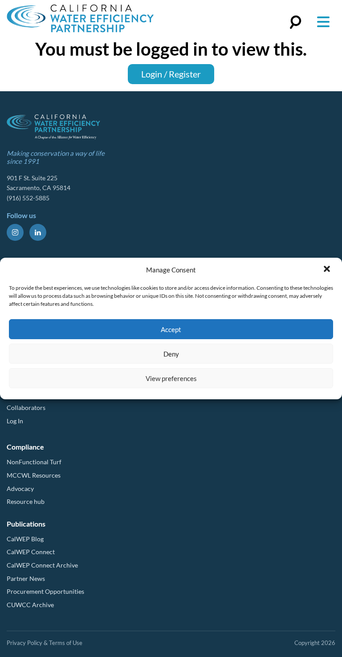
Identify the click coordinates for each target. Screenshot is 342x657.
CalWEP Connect (31, 552)
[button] (327, 269)
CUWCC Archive (30, 604)
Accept (171, 329)
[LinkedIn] (37, 232)
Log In (15, 421)
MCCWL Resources (34, 475)
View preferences (171, 378)
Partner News (26, 578)
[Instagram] (15, 232)
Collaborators (26, 407)
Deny (171, 354)
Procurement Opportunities (45, 591)
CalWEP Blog (25, 539)
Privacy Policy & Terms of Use (44, 642)
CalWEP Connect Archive (42, 565)
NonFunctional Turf (34, 462)
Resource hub (26, 501)
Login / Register (171, 74)
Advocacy (20, 488)
